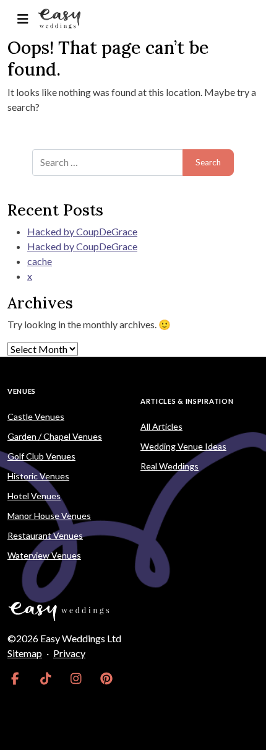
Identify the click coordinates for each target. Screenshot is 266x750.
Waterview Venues (44, 555)
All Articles (161, 426)
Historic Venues (38, 476)
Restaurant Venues (45, 535)
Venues (21, 391)
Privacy (69, 653)
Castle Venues (35, 416)
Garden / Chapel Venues (54, 436)
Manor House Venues (49, 515)
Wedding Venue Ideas (183, 446)
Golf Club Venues (41, 456)
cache (39, 261)
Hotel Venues (34, 496)
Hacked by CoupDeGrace (82, 231)
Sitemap (24, 653)
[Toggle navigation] (22, 19)
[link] (15, 678)
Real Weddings (169, 466)
